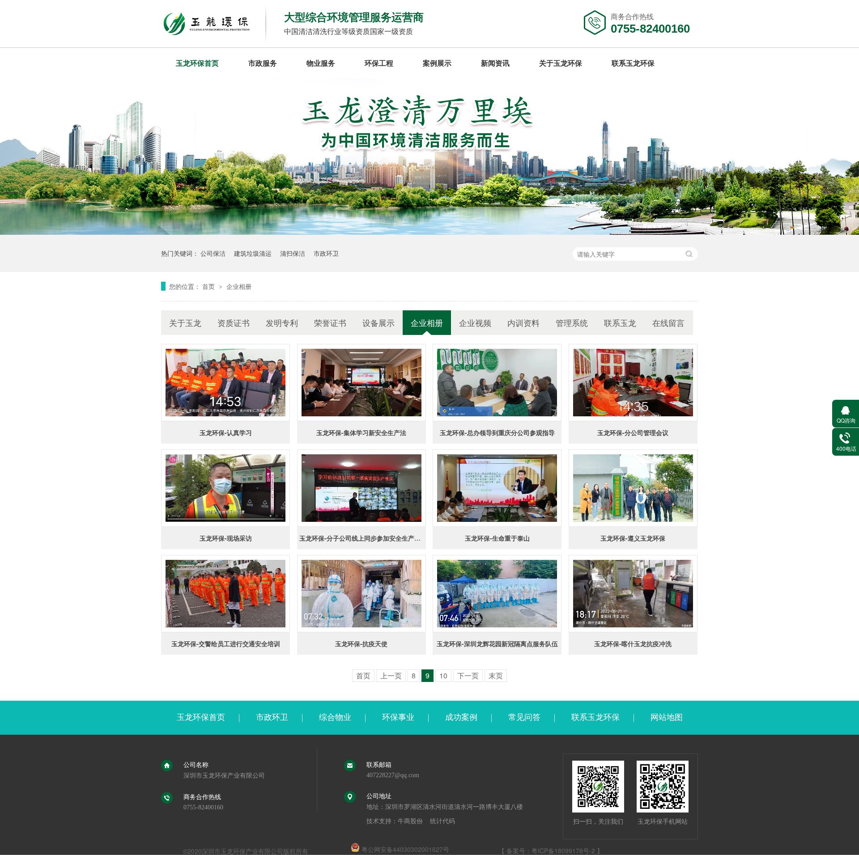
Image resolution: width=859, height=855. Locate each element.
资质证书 (233, 322)
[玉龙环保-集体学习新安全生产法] (361, 382)
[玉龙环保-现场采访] (225, 488)
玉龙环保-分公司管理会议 (632, 432)
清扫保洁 (292, 253)
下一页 (468, 675)
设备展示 (378, 322)
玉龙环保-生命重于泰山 (497, 537)
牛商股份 (410, 821)
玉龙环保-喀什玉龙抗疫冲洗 (633, 643)
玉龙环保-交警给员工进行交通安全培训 (225, 643)
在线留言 (668, 322)
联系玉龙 (620, 322)
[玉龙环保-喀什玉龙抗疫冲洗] (633, 593)
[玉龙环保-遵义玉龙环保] (633, 488)
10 (443, 675)
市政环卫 (326, 253)
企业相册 (238, 286)
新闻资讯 (495, 63)
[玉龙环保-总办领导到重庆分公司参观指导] (497, 382)
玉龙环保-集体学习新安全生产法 (361, 432)
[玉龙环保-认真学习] (225, 382)
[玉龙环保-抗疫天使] (361, 593)
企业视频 (475, 322)
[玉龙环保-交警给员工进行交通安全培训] (225, 593)
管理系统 (572, 322)
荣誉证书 (330, 322)
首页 (209, 286)
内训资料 (523, 322)
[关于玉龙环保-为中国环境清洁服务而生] (429, 232)
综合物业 (335, 717)
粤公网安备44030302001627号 (404, 849)
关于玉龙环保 (560, 63)
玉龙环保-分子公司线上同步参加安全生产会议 (363, 537)
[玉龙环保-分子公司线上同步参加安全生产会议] (361, 488)
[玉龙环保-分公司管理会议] (633, 382)
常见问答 (524, 717)
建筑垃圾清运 (253, 253)
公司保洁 (212, 253)
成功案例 (461, 717)
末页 (496, 675)
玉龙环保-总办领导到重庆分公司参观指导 (497, 432)
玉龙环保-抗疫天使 (361, 643)
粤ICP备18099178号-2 (563, 850)
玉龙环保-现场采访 (226, 537)
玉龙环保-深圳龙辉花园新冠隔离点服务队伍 (497, 643)
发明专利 (282, 322)
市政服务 (262, 63)
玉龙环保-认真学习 (226, 432)
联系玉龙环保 (633, 63)
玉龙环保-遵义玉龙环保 (632, 537)
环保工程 (379, 63)
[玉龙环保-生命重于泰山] (497, 488)
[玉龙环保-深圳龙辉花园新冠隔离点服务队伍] (497, 593)
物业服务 (320, 63)
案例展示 (437, 63)
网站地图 (667, 717)
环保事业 (398, 717)
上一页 (391, 675)
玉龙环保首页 (197, 63)
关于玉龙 (185, 322)
